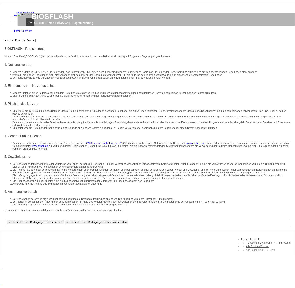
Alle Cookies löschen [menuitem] (257, 246)
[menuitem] (15, 15)
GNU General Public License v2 (103, 143)
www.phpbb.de (40, 146)
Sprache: (9, 40)
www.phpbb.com (195, 143)
